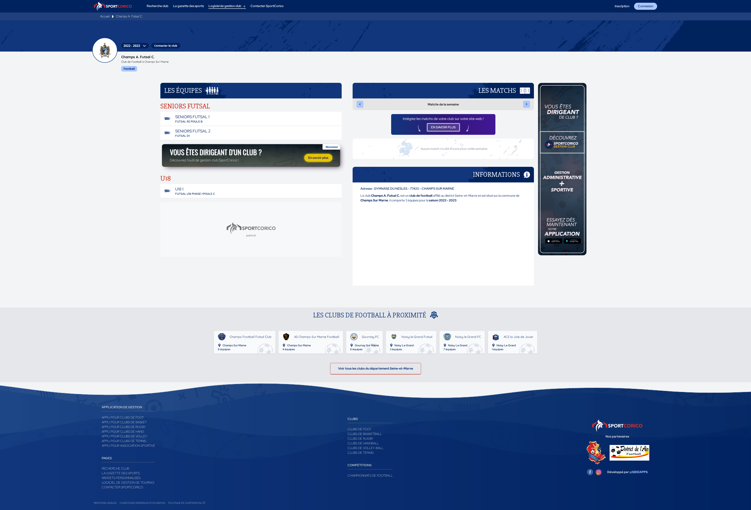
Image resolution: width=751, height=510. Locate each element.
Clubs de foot (359, 429)
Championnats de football (370, 475)
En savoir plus (318, 158)
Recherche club (115, 468)
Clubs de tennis (361, 453)
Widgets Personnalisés (121, 478)
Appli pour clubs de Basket (124, 422)
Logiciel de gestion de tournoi (128, 483)
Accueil (105, 16)
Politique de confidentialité (186, 503)
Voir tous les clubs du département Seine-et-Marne (375, 368)
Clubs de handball (363, 443)
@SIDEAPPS (639, 472)
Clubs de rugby (360, 439)
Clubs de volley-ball (365, 448)
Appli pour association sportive (128, 446)
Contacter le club (165, 45)
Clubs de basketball (365, 434)
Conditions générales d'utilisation (142, 503)
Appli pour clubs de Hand (123, 432)
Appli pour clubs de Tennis (124, 441)
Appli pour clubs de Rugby (124, 427)
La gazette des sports (121, 473)
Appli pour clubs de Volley (124, 436)
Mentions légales (105, 503)
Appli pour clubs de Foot (123, 417)
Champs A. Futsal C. (129, 16)
